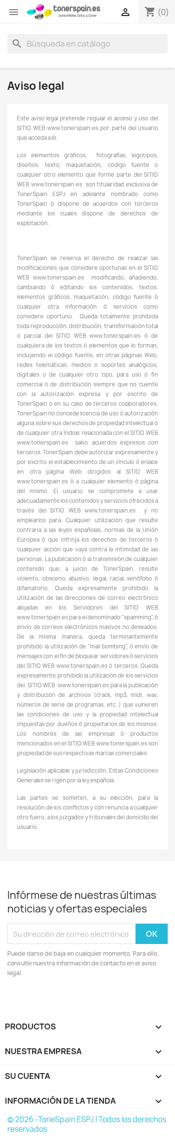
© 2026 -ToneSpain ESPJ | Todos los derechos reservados (86, 1124)
